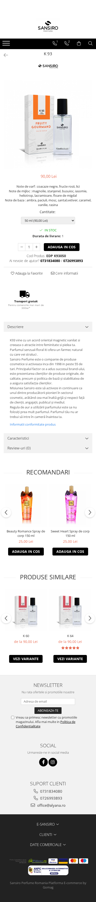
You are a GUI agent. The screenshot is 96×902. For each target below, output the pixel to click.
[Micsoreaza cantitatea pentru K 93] (21, 247)
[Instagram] (52, 762)
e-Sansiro (46, 824)
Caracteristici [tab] (18, 438)
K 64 (70, 636)
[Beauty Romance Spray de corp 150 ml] (26, 505)
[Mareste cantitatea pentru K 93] (36, 247)
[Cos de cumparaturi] (79, 43)
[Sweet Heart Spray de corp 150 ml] (70, 505)
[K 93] (48, 124)
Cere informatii (66, 273)
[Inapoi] (3, 55)
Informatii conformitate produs (33, 424)
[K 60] (26, 610)
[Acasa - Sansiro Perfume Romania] (48, 26)
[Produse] (6, 44)
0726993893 (50, 798)
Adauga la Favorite (28, 273)
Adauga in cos (62, 247)
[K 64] (70, 610)
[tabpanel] (48, 124)
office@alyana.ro (50, 805)
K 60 (26, 636)
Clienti (46, 834)
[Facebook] (43, 762)
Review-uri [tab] (19, 447)
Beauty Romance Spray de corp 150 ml (26, 533)
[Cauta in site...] (90, 43)
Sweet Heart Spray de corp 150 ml (70, 533)
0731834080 (50, 791)
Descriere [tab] (15, 326)
